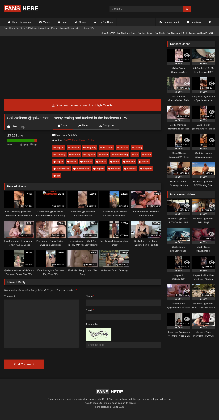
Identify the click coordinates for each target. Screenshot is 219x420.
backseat (131, 168)
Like (14, 126)
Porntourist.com (145, 33)
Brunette (75, 147)
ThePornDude (105, 22)
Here (21, 8)
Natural (76, 154)
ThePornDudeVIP (107, 33)
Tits (136, 154)
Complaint (108, 125)
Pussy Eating (121, 154)
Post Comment (24, 364)
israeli (116, 161)
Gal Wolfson (71, 140)
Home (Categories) (21, 22)
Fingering (91, 147)
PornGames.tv (173, 33)
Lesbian (124, 147)
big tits (60, 161)
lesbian (145, 161)
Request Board (171, 22)
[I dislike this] (23, 127)
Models (82, 22)
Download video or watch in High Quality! (84, 105)
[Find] (187, 9)
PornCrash (159, 33)
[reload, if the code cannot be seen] (98, 339)
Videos (46, 22)
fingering (147, 168)
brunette (88, 161)
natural (102, 161)
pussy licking (63, 168)
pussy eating (83, 168)
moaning (115, 168)
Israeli (148, 154)
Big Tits (60, 147)
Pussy (105, 154)
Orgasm (91, 154)
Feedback (195, 22)
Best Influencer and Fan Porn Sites (198, 33)
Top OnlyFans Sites (126, 33)
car (58, 175)
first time (130, 161)
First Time (108, 147)
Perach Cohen (87, 140)
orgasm (100, 168)
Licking (138, 147)
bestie (73, 161)
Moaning (61, 154)
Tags (64, 22)
